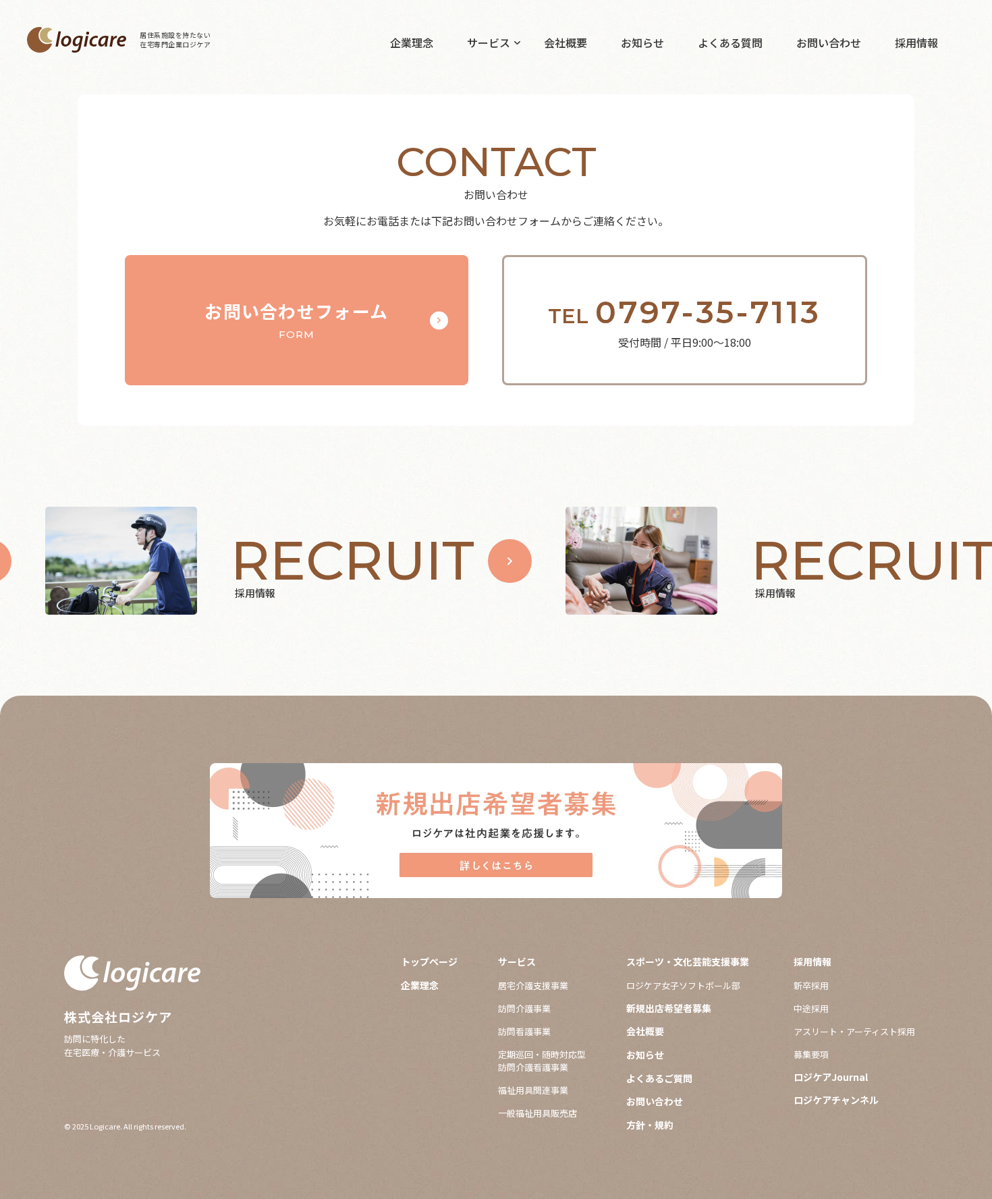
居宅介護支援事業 (533, 985)
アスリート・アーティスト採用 (854, 1031)
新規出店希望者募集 (668, 1008)
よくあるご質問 (659, 1078)
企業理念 (411, 42)
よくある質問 (730, 42)
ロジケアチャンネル (836, 1100)
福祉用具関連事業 (533, 1090)
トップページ (429, 961)
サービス (488, 42)
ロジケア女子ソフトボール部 (683, 985)
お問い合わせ (828, 42)
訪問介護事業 (524, 1008)
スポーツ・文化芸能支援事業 (687, 961)
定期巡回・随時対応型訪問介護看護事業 (542, 1060)
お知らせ (642, 42)
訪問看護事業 (524, 1031)
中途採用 (811, 1008)
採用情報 (916, 42)
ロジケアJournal (831, 1077)
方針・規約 (649, 1125)
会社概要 (565, 42)
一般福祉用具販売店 (537, 1113)
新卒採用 (811, 985)
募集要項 (811, 1054)
